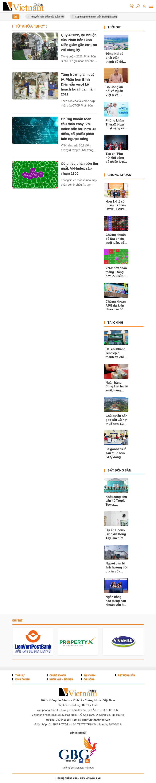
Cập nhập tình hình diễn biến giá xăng (94, 16)
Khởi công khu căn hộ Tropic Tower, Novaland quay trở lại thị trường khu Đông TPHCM (116, 501)
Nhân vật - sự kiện (61, 679)
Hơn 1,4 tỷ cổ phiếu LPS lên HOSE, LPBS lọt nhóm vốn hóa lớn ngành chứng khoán (116, 205)
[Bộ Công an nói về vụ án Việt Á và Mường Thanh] (116, 75)
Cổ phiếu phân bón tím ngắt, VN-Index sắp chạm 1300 (79, 168)
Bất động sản (119, 470)
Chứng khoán (119, 174)
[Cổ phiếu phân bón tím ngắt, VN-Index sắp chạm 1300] (35, 174)
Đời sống (89, 679)
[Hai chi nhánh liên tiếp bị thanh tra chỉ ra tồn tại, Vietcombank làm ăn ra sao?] (116, 337)
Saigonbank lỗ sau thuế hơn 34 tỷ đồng (116, 453)
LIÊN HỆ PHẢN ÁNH (90, 778)
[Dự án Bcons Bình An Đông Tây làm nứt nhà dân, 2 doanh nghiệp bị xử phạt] (116, 518)
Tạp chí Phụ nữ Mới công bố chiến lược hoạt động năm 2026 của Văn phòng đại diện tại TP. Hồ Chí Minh (116, 158)
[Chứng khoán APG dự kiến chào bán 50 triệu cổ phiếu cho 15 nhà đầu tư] (116, 290)
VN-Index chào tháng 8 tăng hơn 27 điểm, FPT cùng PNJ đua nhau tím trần (116, 272)
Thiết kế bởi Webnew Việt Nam (78, 767)
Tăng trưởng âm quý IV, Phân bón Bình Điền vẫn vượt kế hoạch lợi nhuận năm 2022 (78, 84)
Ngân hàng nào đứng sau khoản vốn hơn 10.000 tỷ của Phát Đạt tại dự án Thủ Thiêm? (117, 601)
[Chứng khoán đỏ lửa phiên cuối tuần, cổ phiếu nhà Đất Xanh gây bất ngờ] (116, 223)
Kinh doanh (21, 679)
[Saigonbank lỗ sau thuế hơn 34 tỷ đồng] (116, 437)
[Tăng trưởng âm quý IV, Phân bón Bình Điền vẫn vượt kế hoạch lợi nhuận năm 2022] (35, 85)
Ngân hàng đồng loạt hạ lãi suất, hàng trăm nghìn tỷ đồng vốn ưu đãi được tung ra (117, 387)
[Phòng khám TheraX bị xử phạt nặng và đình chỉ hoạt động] (116, 109)
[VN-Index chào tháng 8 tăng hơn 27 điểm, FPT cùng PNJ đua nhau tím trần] (116, 256)
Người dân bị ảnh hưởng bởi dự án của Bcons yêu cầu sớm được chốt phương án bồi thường (116, 567)
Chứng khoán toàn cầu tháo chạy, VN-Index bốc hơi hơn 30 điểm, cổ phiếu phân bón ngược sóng (78, 129)
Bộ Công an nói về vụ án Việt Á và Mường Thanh (116, 91)
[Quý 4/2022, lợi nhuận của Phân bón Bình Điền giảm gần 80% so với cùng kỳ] (35, 46)
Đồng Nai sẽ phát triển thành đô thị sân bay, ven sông (115, 58)
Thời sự (113, 27)
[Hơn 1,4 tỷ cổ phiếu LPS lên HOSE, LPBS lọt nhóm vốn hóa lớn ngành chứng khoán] (116, 190)
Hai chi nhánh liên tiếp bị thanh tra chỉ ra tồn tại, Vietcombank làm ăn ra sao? (116, 353)
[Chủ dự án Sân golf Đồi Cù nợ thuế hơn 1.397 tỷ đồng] (116, 404)
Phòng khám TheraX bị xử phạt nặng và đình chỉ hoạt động (115, 124)
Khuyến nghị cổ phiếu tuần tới (44, 16)
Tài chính (115, 322)
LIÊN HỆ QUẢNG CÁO (67, 778)
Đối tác (17, 620)
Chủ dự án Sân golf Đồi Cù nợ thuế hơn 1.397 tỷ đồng (116, 420)
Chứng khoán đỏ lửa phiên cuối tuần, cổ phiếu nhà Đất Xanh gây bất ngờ (116, 239)
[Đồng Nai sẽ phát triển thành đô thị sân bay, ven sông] (116, 42)
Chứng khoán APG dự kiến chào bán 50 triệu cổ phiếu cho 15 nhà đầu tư (116, 306)
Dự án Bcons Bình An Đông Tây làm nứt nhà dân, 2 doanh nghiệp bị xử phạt (116, 534)
